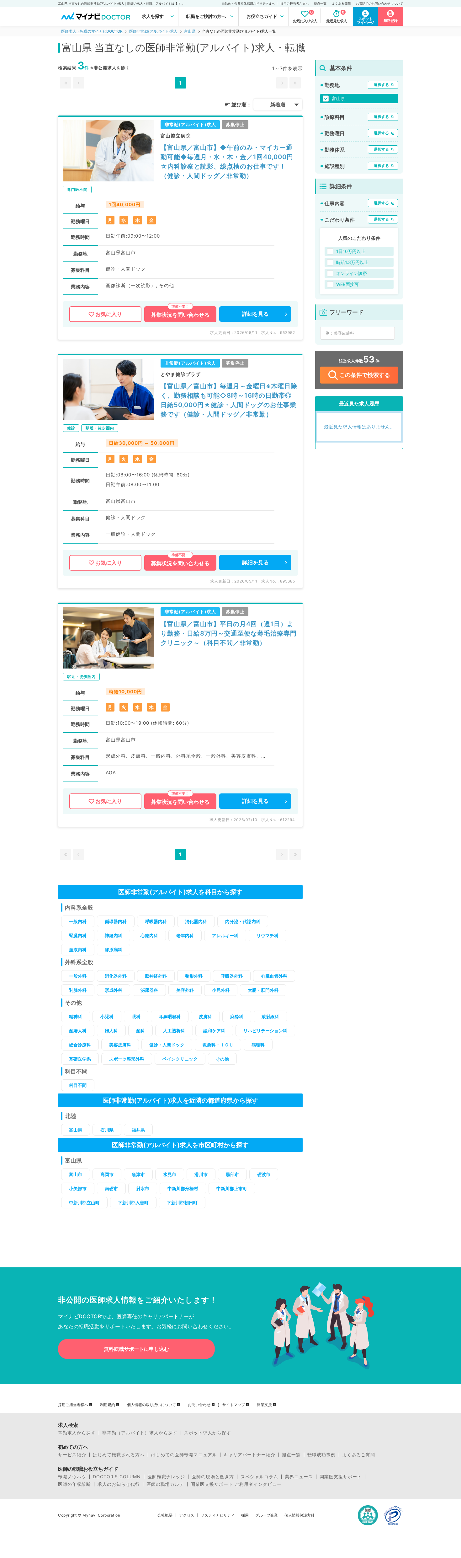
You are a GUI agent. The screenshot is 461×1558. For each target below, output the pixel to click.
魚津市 (138, 1174)
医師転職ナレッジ (166, 1477)
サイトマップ (233, 1405)
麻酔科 (236, 1016)
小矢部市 (78, 1188)
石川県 (107, 1129)
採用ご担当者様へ (73, 1405)
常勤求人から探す (77, 1433)
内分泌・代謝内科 (242, 921)
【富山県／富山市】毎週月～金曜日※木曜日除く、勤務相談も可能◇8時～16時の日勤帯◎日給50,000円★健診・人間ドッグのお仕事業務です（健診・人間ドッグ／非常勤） (229, 400)
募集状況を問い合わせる (180, 315)
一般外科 (78, 976)
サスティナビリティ (218, 1515)
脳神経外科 (156, 976)
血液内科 (78, 949)
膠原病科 (113, 949)
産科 (140, 1030)
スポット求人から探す (207, 1433)
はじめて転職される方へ (119, 1455)
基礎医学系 (80, 1058)
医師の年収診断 (74, 1484)
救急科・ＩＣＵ (218, 1044)
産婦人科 (78, 1030)
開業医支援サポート (341, 1477)
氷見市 (169, 1174)
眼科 (136, 1016)
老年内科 (185, 935)
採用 (245, 1515)
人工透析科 (174, 1030)
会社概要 (164, 1515)
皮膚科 (205, 1016)
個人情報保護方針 (299, 1515)
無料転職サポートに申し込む (136, 1349)
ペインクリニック (180, 1058)
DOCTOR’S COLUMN (117, 1477)
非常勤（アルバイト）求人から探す (140, 1433)
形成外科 (113, 990)
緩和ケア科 (214, 1030)
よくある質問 (341, 3)
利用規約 (107, 1405)
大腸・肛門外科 (263, 990)
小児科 (107, 1016)
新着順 (277, 104)
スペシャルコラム (259, 1477)
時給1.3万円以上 (352, 262)
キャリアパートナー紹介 (249, 1455)
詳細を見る (255, 314)
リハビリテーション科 (265, 1030)
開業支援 (264, 1405)
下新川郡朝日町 (182, 1202)
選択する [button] (381, 84)
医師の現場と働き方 (213, 1477)
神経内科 (113, 935)
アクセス (186, 1515)
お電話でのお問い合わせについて (379, 3)
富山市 (75, 1174)
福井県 (138, 1129)
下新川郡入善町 (133, 1202)
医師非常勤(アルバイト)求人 (153, 31)
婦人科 (111, 1030)
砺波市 (263, 1174)
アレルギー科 (225, 935)
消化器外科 (116, 976)
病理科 (258, 1044)
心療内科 (149, 935)
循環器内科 (116, 921)
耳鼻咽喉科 (170, 1016)
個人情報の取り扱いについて (151, 1405)
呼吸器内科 (156, 921)
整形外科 (194, 976)
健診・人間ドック (166, 1044)
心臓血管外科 (274, 976)
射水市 (142, 1188)
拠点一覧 (320, 3)
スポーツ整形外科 (126, 1058)
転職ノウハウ (72, 1477)
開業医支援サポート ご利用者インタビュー (236, 1484)
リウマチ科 (267, 935)
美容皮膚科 (120, 1044)
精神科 (75, 1016)
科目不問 (78, 1085)
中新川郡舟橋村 (182, 1188)
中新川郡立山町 (84, 1202)
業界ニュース (299, 1477)
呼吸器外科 (232, 976)
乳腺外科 (78, 990)
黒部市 (232, 1174)
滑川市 (201, 1174)
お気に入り (108, 314)
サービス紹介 (72, 1455)
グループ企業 (266, 1515)
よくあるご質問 (358, 1455)
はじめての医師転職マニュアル (184, 1455)
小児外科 (221, 990)
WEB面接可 (347, 284)
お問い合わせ (199, 1405)
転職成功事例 (321, 1455)
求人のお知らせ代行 (119, 1484)
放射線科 (270, 1016)
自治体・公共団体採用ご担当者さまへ (248, 3)
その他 (222, 1058)
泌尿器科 (149, 990)
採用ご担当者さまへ (294, 3)
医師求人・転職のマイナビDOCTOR (92, 31)
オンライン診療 (351, 273)
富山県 (189, 31)
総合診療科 (80, 1044)
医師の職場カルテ (165, 1484)
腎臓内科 (78, 935)
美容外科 (185, 990)
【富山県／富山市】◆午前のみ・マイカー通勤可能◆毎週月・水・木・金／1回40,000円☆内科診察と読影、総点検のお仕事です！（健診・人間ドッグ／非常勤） (227, 162)
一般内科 (78, 921)
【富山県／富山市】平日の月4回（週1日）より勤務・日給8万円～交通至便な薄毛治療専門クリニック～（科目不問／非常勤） (229, 633)
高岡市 (107, 1174)
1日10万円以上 (350, 251)
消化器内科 (196, 921)
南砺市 (111, 1188)
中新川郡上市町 (231, 1188)
